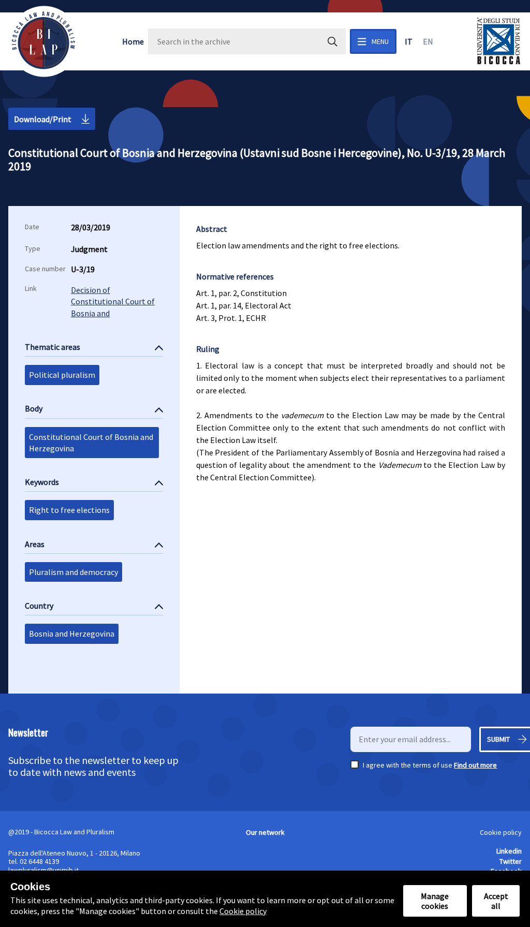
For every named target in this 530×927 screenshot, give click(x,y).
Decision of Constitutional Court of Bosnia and (113, 301)
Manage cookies (435, 900)
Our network (265, 832)
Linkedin (509, 851)
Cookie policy (501, 832)
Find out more (475, 765)
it (409, 41)
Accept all (496, 900)
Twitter (510, 861)
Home (133, 41)
